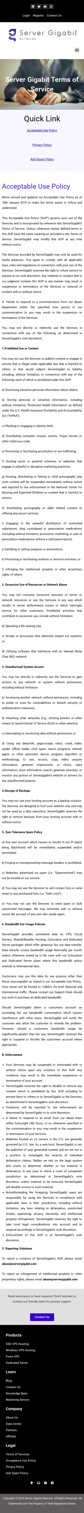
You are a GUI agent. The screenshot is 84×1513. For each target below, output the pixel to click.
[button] (77, 50)
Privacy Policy (42, 145)
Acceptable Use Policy (42, 130)
